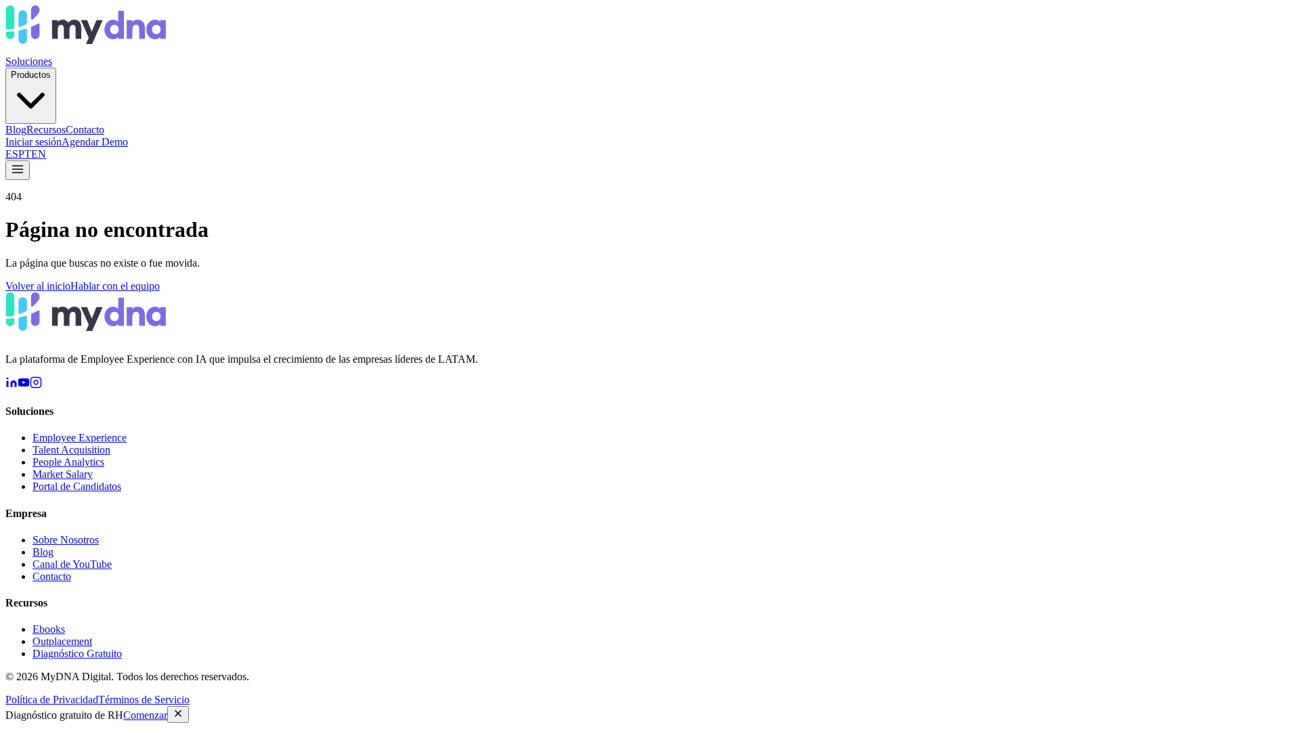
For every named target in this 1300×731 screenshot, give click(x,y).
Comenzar (145, 715)
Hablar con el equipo (115, 286)
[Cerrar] (178, 714)
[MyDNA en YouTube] (24, 385)
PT (24, 154)
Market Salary (62, 474)
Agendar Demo (95, 142)
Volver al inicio (37, 286)
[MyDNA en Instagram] (36, 385)
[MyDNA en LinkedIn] (11, 385)
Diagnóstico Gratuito (77, 653)
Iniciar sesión (33, 142)
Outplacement (62, 641)
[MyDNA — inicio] (85, 49)
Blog (15, 129)
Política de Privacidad (51, 699)
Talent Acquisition (71, 450)
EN (38, 154)
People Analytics (68, 462)
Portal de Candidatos (76, 486)
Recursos (46, 129)
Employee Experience (79, 437)
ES (11, 154)
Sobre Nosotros (65, 540)
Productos (31, 75)
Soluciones (28, 61)
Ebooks (48, 629)
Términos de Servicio (144, 699)
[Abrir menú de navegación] (17, 170)
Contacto (85, 129)
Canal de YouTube (72, 564)
